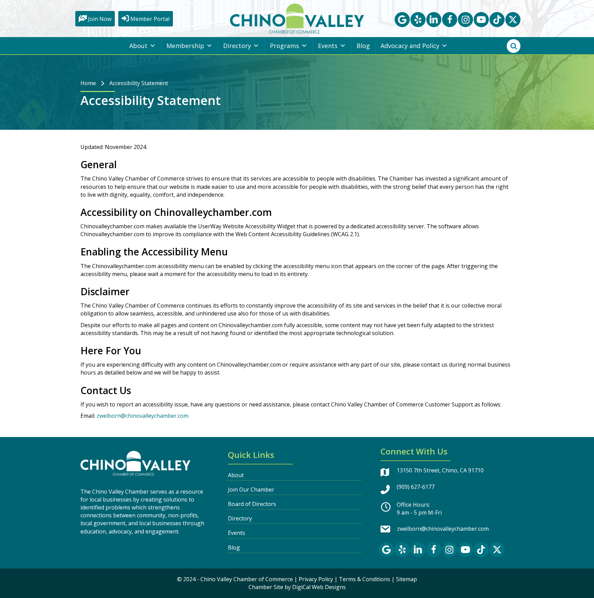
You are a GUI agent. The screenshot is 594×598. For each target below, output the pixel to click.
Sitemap (406, 579)
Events (328, 46)
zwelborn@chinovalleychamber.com (142, 415)
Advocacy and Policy (410, 46)
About (138, 46)
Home (88, 83)
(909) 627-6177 (415, 487)
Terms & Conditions (364, 579)
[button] (402, 19)
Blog (363, 46)
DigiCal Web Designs (319, 587)
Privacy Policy (316, 579)
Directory (237, 46)
